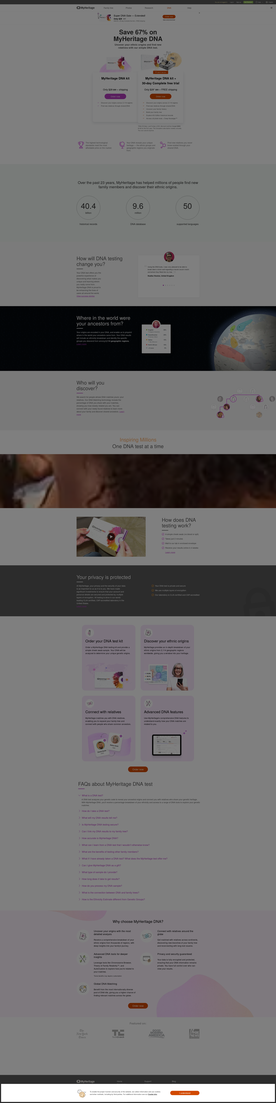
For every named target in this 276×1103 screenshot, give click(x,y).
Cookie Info (152, 1094)
